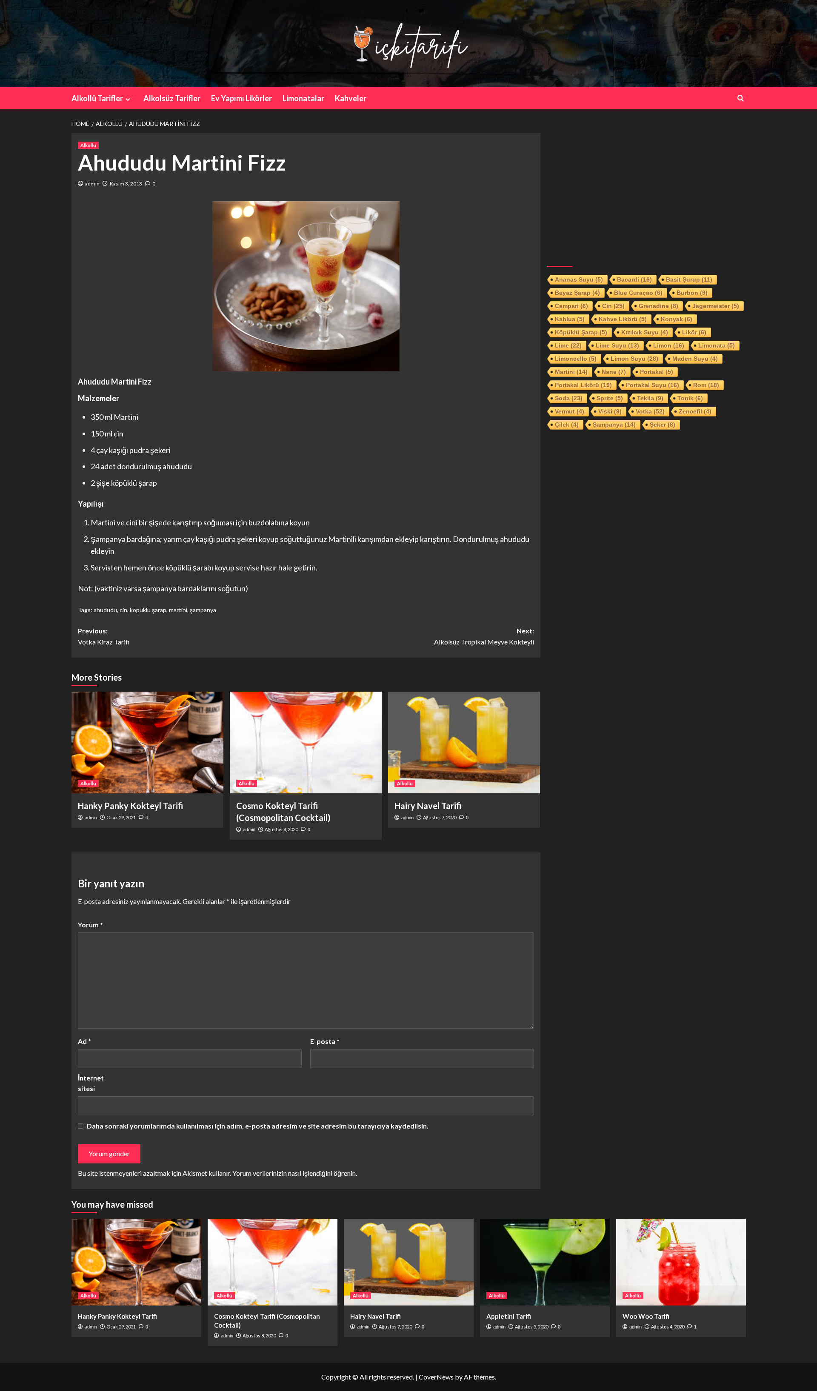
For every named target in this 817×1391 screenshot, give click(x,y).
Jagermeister (715, 305)
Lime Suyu (617, 345)
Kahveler (350, 98)
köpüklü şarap (148, 609)
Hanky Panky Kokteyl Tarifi (130, 806)
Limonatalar (303, 98)
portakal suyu (652, 385)
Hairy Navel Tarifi (428, 806)
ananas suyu (579, 279)
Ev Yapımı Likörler (241, 98)
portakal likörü (583, 385)
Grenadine (658, 305)
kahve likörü (623, 319)
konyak (676, 319)
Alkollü (88, 145)
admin (92, 183)
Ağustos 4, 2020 (667, 1326)
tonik (690, 398)
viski (610, 411)
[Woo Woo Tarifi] (681, 1262)
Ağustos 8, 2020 (281, 829)
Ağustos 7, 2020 (439, 817)
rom (706, 385)
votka (650, 411)
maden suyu (695, 358)
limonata (716, 345)
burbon (692, 292)
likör (694, 332)
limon (668, 345)
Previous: (104, 636)
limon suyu (634, 358)
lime (568, 345)
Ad (84, 1041)
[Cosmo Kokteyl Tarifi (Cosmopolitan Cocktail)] (306, 742)
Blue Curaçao (638, 292)
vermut (569, 411)
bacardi (634, 279)
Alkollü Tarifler (97, 98)
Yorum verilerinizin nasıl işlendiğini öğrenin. (294, 1173)
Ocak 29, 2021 (121, 817)
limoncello (576, 358)
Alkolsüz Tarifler (171, 98)
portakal (656, 371)
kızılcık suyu (644, 332)
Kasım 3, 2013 (126, 183)
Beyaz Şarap (577, 292)
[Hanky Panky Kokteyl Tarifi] (147, 742)
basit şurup (689, 279)
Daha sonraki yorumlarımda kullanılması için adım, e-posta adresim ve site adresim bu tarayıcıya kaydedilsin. (257, 1126)
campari (571, 305)
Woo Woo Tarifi (646, 1316)
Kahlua (570, 319)
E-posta (325, 1041)
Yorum (90, 925)
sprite (610, 398)
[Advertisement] (646, 192)
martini (178, 609)
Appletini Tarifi (508, 1316)
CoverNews (436, 1377)
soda (569, 398)
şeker (662, 424)
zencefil (695, 411)
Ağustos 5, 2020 (531, 1326)
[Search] (740, 98)
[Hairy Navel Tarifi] (464, 742)
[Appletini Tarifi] (545, 1262)
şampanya (203, 609)
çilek (567, 424)
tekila (650, 398)
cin (123, 609)
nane (614, 371)
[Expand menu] (128, 99)
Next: (484, 636)
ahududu (105, 609)
